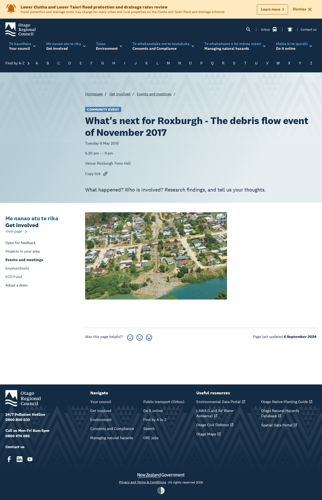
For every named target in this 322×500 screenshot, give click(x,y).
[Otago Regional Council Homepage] (20, 29)
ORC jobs (151, 437)
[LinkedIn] (19, 459)
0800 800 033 (17, 419)
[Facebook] (9, 459)
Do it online (153, 410)
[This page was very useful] (149, 336)
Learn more (270, 9)
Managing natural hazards (111, 437)
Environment (101, 419)
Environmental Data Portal (218, 401)
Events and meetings (154, 94)
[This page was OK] (139, 336)
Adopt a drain (16, 285)
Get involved (119, 94)
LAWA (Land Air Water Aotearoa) (215, 413)
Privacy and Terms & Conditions (142, 482)
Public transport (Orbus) (163, 401)
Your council (100, 401)
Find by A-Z (15, 63)
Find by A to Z (155, 419)
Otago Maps (206, 434)
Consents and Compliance (112, 428)
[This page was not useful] (130, 336)
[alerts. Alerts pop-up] (290, 29)
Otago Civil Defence (212, 424)
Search (149, 428)
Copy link (93, 173)
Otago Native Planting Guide (284, 401)
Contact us (309, 29)
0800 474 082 (17, 435)
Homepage (94, 94)
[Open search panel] (248, 29)
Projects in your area (22, 251)
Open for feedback (20, 242)
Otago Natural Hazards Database (280, 413)
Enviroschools (17, 268)
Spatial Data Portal (277, 425)
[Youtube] (30, 459)
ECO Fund (13, 276)
